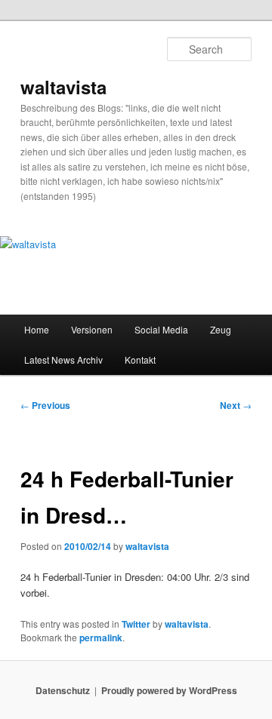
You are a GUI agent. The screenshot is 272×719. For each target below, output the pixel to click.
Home (36, 329)
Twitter (136, 624)
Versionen (92, 329)
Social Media (161, 329)
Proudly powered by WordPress (169, 690)
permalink (100, 637)
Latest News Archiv (63, 359)
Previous (45, 405)
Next (236, 405)
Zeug (220, 329)
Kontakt (140, 359)
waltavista (63, 87)
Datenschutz (63, 690)
